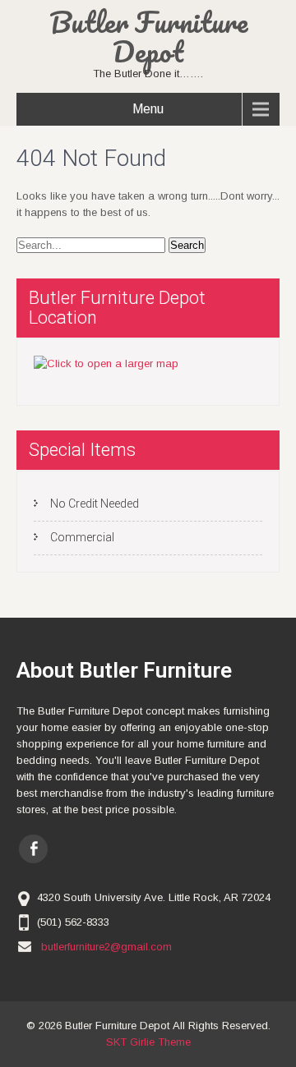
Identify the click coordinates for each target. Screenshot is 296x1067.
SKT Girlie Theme (148, 1042)
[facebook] (33, 849)
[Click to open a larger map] (106, 363)
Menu (148, 109)
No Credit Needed (94, 503)
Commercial (82, 537)
